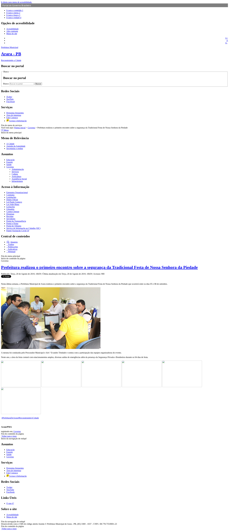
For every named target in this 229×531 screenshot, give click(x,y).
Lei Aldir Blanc (12, 204)
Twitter (9, 487)
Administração (18, 169)
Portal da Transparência (16, 221)
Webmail (11, 251)
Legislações (11, 197)
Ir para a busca (13, 15)
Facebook (10, 492)
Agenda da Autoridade (15, 146)
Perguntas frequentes (15, 113)
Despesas (10, 214)
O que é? (10, 503)
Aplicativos (12, 249)
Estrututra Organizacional (17, 192)
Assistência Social (19, 179)
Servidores (10, 219)
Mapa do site (11, 33)
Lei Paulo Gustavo (14, 202)
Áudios (10, 244)
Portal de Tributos (13, 226)
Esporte (9, 162)
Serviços (15, 172)
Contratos (10, 195)
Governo (31, 128)
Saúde (9, 164)
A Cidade (10, 144)
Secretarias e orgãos (14, 148)
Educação (10, 160)
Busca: (6, 84)
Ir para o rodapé (13, 17)
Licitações (10, 207)
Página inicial (19, 128)
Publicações (12, 247)
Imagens (14, 242)
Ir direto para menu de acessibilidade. (16, 2)
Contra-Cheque (12, 211)
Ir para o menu (13, 13)
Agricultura (16, 176)
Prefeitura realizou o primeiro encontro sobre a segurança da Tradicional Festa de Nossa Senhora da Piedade (99, 267)
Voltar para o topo (9, 436)
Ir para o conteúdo (14, 10)
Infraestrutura (17, 181)
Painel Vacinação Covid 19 (17, 231)
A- (226, 43)
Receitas (9, 216)
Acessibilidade (12, 29)
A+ (226, 38)
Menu (6, 130)
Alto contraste (12, 31)
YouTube (10, 490)
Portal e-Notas (12, 223)
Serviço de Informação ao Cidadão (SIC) (23, 228)
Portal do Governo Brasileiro (16, 5)
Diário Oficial (12, 200)
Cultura (15, 174)
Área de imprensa (13, 115)
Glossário (10, 209)
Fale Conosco (12, 117)
